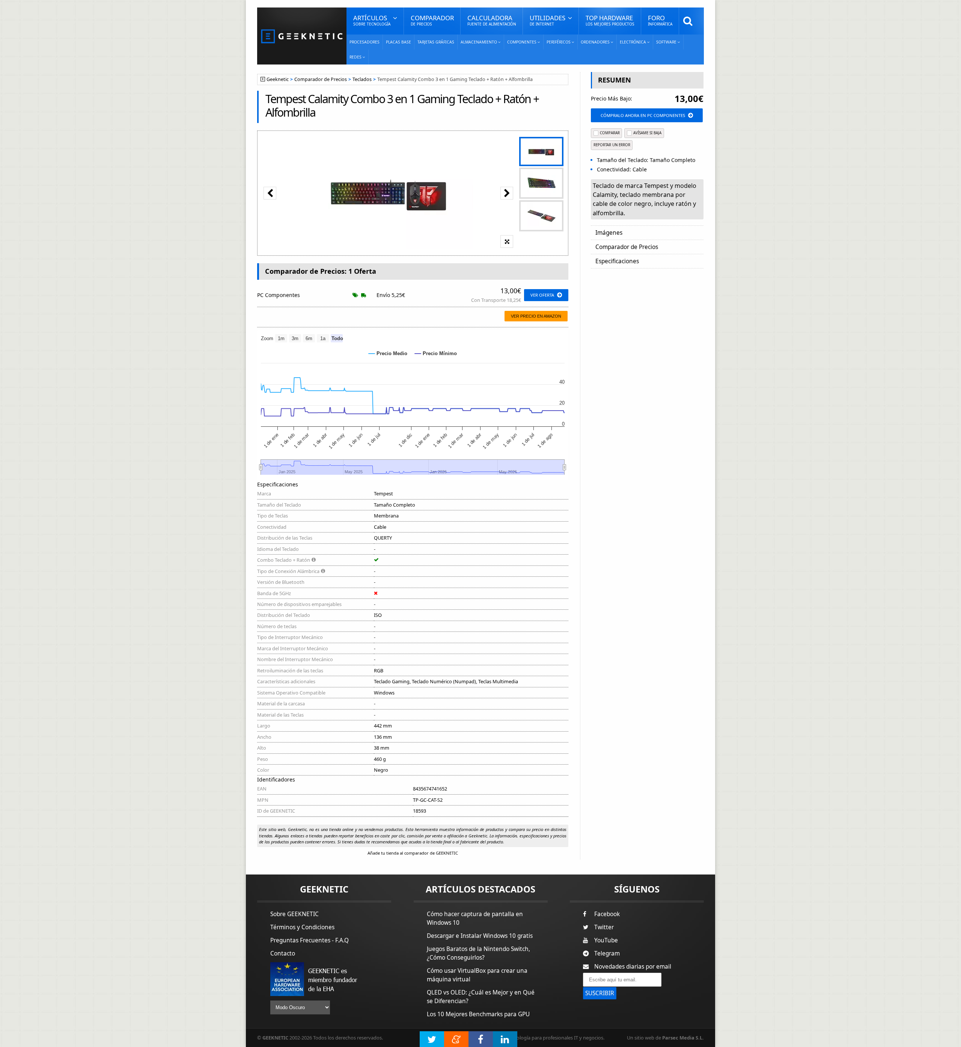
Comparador (432, 20)
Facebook (607, 914)
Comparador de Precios (320, 79)
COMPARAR (610, 132)
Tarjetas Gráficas (435, 42)
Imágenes (608, 233)
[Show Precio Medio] (388, 353)
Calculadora (491, 20)
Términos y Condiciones (302, 927)
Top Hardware (610, 20)
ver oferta (542, 295)
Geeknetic (278, 79)
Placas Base (398, 42)
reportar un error (611, 144)
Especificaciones (617, 261)
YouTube (606, 940)
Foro (660, 20)
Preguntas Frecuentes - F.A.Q (309, 940)
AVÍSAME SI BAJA (647, 132)
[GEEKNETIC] (302, 35)
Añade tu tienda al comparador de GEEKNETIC (413, 853)
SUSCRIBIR (599, 993)
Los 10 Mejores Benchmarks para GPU (478, 1014)
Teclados (362, 79)
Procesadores (364, 42)
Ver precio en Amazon (536, 316)
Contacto (282, 953)
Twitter (604, 927)
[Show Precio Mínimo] (436, 353)
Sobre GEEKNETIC (294, 914)
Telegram (607, 953)
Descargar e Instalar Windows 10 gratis (480, 936)
